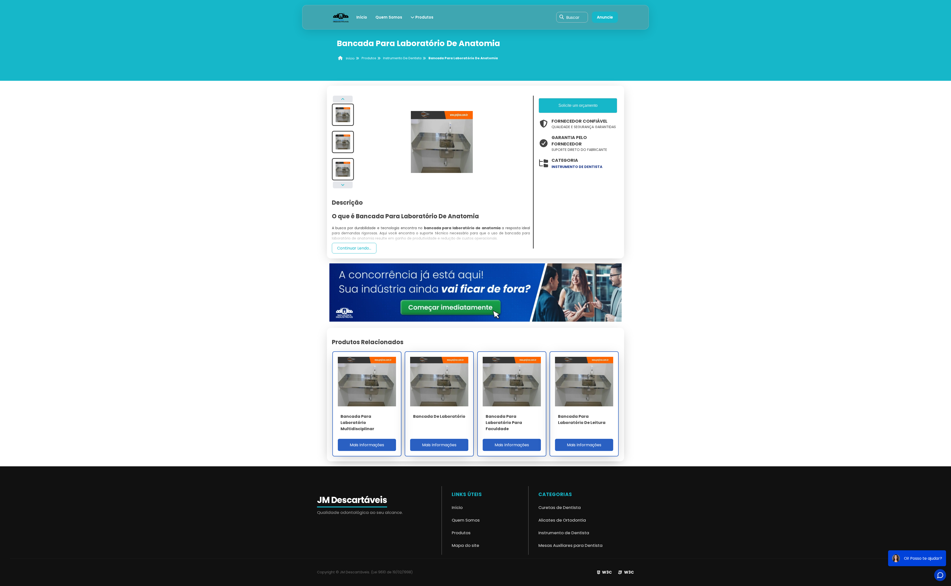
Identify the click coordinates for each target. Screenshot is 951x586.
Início (361, 17)
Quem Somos (388, 17)
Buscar (573, 17)
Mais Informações (367, 445)
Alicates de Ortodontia (562, 520)
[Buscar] (562, 17)
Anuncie (605, 17)
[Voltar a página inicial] (340, 17)
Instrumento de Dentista (563, 533)
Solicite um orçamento (578, 105)
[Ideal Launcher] (475, 292)
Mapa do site (465, 545)
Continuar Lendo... (354, 248)
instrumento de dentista (577, 166)
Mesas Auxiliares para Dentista (570, 545)
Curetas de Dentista (559, 507)
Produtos (423, 17)
